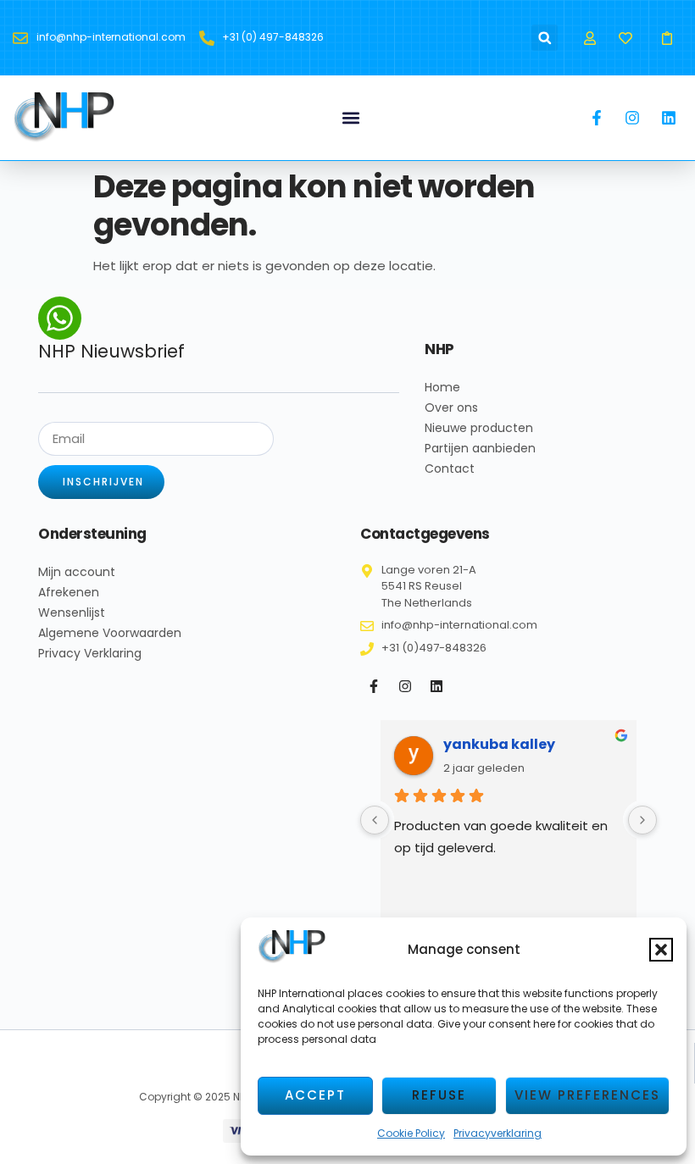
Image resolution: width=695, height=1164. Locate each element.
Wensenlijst (71, 612)
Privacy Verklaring (90, 653)
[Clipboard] (667, 38)
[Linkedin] (436, 686)
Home (442, 387)
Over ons (451, 407)
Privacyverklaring (497, 1133)
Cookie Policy (411, 1133)
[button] (661, 949)
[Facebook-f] (373, 686)
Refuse (439, 1095)
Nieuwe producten (479, 427)
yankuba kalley (499, 744)
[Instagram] (405, 686)
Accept (315, 1095)
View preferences (587, 1095)
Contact (450, 468)
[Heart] (626, 38)
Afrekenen (68, 592)
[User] (589, 38)
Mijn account (76, 571)
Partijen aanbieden (480, 448)
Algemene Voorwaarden (109, 632)
